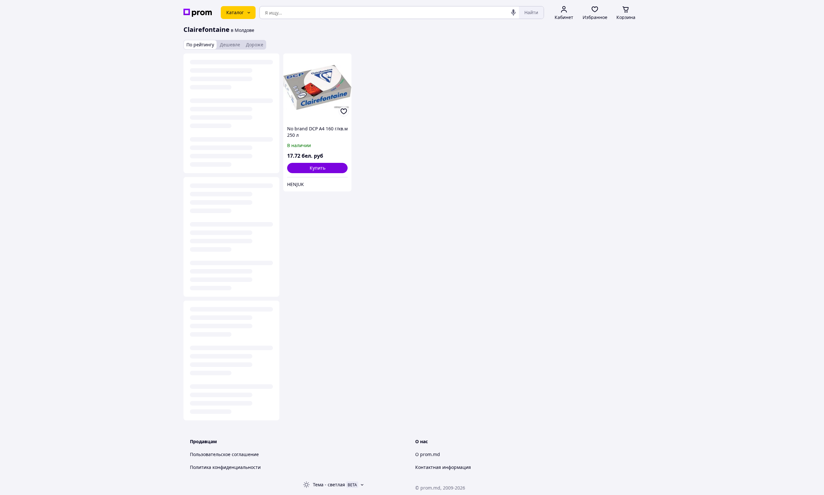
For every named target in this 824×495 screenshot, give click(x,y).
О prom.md (427, 454)
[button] (317, 168)
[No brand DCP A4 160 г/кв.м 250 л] (317, 87)
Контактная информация (443, 467)
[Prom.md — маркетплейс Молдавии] (197, 13)
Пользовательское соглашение (224, 454)
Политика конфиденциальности (225, 467)
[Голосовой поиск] (513, 12)
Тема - (329, 484)
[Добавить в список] (344, 111)
